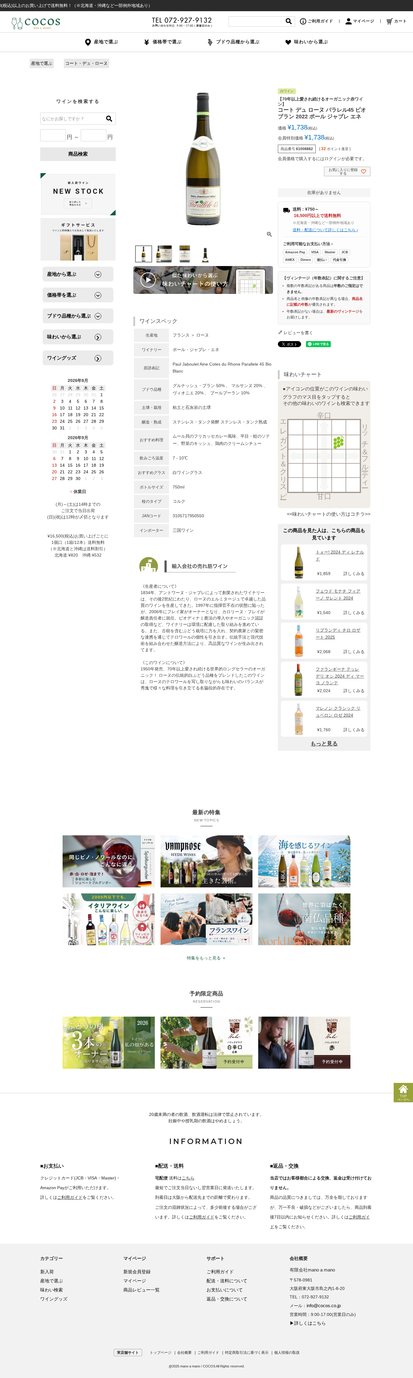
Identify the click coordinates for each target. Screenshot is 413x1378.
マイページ (363, 21)
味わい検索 (51, 1289)
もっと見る (324, 744)
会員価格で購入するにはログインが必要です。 (322, 158)
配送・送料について (227, 1280)
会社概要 (184, 1352)
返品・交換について (227, 1298)
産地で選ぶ (41, 63)
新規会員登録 (137, 1271)
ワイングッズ (53, 1298)
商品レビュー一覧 (141, 1289)
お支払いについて (225, 1289)
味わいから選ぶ (311, 41)
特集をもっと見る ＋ (206, 957)
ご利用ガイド (320, 21)
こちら (188, 1178)
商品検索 (78, 153)
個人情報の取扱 (287, 1352)
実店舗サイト (128, 1352)
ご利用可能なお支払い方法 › (308, 244)
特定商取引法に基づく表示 (246, 1352)
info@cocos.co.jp (324, 1305)
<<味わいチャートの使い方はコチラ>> (328, 514)
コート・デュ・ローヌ (86, 63)
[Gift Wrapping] (78, 194)
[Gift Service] (78, 239)
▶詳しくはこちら (308, 1323)
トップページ (160, 1352)
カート (400, 21)
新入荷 (47, 1271)
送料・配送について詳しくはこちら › (325, 230)
